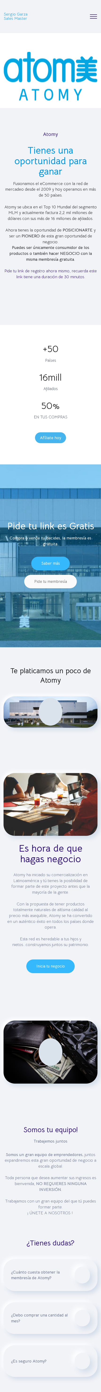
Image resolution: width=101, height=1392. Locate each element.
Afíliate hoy (50, 437)
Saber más (50, 563)
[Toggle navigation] (93, 16)
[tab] (50, 1275)
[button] (50, 1275)
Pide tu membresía (50, 581)
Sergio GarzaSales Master (15, 16)
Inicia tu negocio (50, 966)
